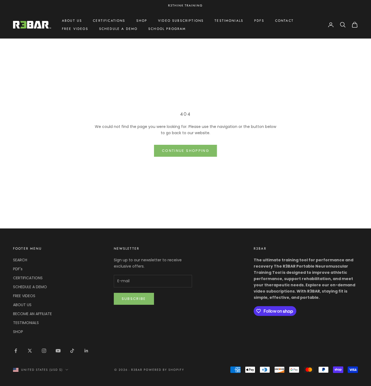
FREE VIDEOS (75, 28)
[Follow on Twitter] (30, 350)
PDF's (18, 269)
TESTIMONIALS (229, 20)
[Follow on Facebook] (15, 350)
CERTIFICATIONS (109, 20)
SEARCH (20, 260)
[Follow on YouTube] (58, 350)
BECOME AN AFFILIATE (32, 313)
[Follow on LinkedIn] (86, 350)
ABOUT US (72, 20)
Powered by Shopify (164, 370)
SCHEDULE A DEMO (118, 28)
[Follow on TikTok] (72, 350)
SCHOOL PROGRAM (167, 28)
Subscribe (134, 298)
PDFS (259, 20)
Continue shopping (185, 150)
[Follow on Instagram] (44, 350)
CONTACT (284, 20)
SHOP (141, 20)
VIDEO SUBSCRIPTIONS (181, 20)
